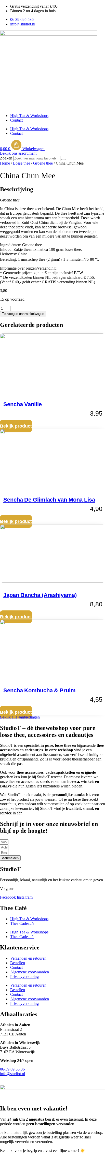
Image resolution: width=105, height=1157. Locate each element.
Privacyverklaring (24, 976)
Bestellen (17, 963)
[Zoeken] (63, 159)
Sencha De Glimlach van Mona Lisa (49, 499)
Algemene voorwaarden (29, 972)
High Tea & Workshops (29, 115)
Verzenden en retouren (28, 958)
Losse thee (21, 163)
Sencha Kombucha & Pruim (39, 690)
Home (5, 163)
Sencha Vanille (22, 404)
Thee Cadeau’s (22, 923)
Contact (16, 120)
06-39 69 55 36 (12, 1069)
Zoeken (6, 158)
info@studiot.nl (12, 1074)
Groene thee (43, 163)
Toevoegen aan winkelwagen (23, 314)
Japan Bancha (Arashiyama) (40, 595)
